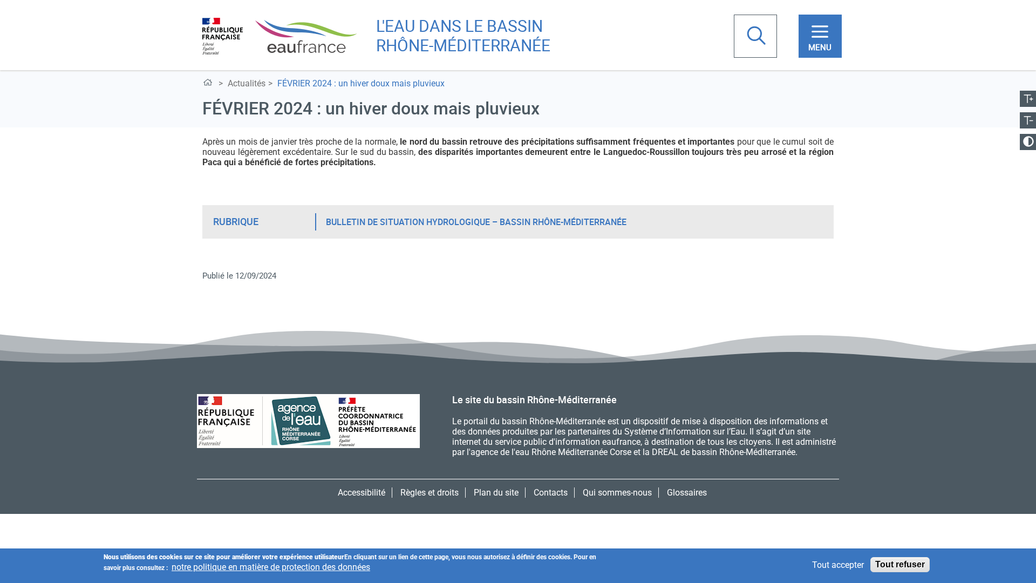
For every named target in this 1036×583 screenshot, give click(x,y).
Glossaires (687, 492)
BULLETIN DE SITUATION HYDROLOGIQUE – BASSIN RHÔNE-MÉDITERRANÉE (476, 222)
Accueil (209, 84)
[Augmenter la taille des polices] (1028, 99)
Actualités (246, 83)
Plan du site (496, 492)
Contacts (551, 492)
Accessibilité (361, 492)
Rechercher (757, 36)
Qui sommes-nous (617, 492)
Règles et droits (429, 492)
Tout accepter (838, 565)
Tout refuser (900, 564)
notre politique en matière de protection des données (271, 567)
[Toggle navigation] (820, 36)
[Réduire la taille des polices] (1028, 120)
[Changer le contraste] (1028, 142)
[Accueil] (279, 35)
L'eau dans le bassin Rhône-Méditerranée (463, 35)
